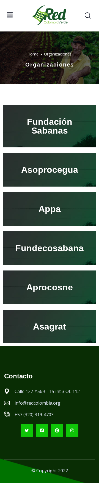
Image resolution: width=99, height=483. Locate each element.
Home (33, 54)
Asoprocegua (49, 170)
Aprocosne (49, 287)
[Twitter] (27, 430)
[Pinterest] (57, 430)
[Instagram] (72, 430)
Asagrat (49, 326)
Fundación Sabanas (49, 126)
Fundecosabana (49, 248)
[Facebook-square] (42, 430)
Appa (49, 209)
